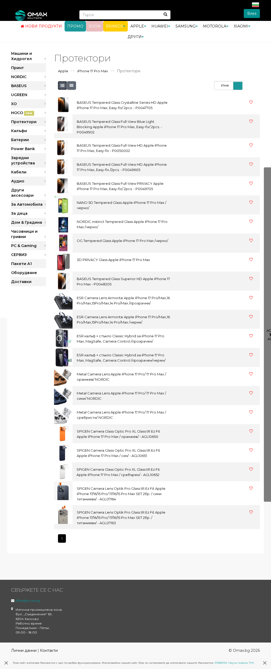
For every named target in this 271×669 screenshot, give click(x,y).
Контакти (49, 650)
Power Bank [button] (23, 148)
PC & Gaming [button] (24, 245)
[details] (62, 85)
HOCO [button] (21, 112)
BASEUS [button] (18, 85)
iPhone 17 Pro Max (92, 71)
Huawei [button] (159, 26)
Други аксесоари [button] (22, 193)
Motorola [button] (214, 26)
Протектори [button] (24, 121)
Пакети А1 (21, 263)
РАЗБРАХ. (221, 662)
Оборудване (24, 272)
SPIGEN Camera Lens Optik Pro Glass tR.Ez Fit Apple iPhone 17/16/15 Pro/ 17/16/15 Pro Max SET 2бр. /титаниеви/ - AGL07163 (121, 517)
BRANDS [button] (114, 26)
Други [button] (135, 36)
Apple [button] (137, 26)
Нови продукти (43, 26)
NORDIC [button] (18, 76)
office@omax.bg (27, 601)
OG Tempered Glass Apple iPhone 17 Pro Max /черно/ (122, 241)
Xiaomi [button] (241, 26)
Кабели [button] (18, 172)
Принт (17, 67)
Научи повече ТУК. (241, 662)
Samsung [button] (185, 26)
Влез (251, 13)
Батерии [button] (20, 139)
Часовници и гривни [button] (24, 234)
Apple (63, 71)
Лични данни (24, 650)
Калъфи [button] (19, 130)
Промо (75, 26)
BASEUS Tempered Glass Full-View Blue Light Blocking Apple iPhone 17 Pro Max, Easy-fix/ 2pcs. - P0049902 (119, 126)
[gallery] (71, 85)
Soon (95, 26)
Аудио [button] (17, 181)
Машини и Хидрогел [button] (21, 56)
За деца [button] (19, 213)
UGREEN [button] (19, 94)
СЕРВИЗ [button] (19, 254)
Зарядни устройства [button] (23, 160)
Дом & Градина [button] (26, 222)
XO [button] (14, 103)
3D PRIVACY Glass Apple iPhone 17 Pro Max (113, 260)
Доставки (21, 281)
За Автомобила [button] (27, 204)
